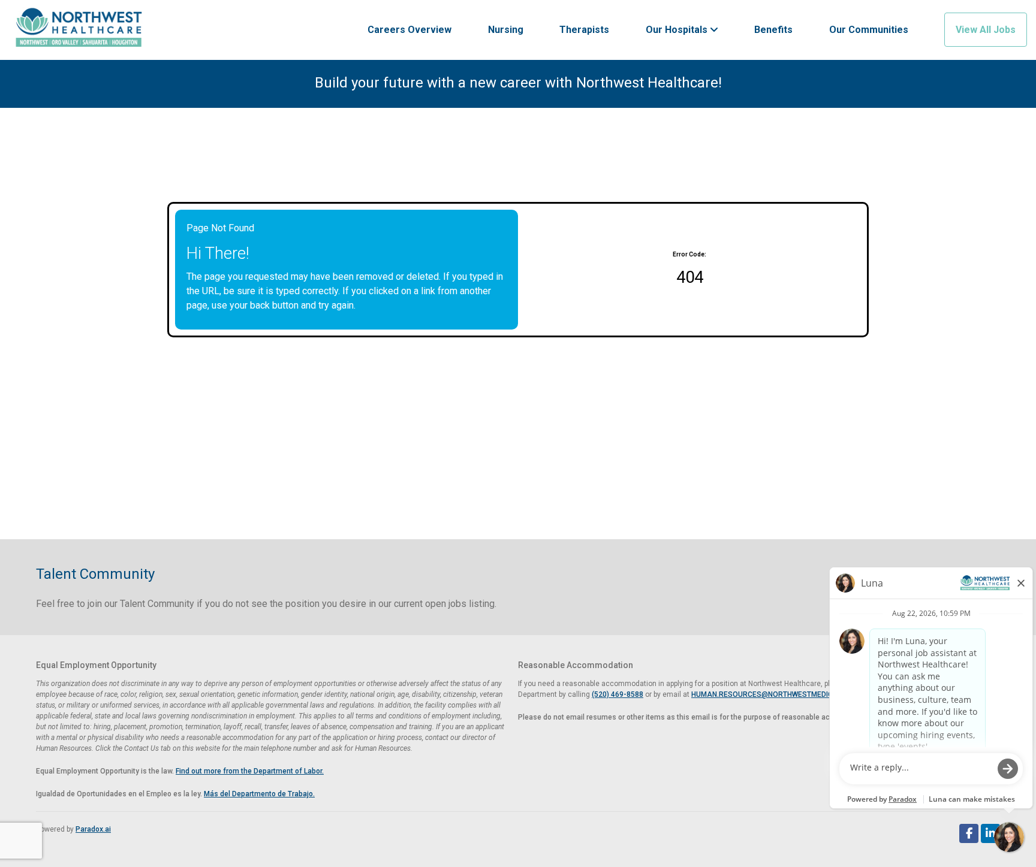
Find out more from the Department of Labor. (250, 771)
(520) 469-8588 (617, 694)
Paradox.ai (93, 829)
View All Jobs (986, 29)
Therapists (584, 29)
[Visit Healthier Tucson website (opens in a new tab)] (79, 30)
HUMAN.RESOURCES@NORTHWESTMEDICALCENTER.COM (789, 694)
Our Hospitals (678, 29)
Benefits (773, 29)
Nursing (505, 29)
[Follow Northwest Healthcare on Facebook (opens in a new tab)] (968, 833)
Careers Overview (409, 29)
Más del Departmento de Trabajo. (259, 794)
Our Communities (868, 29)
